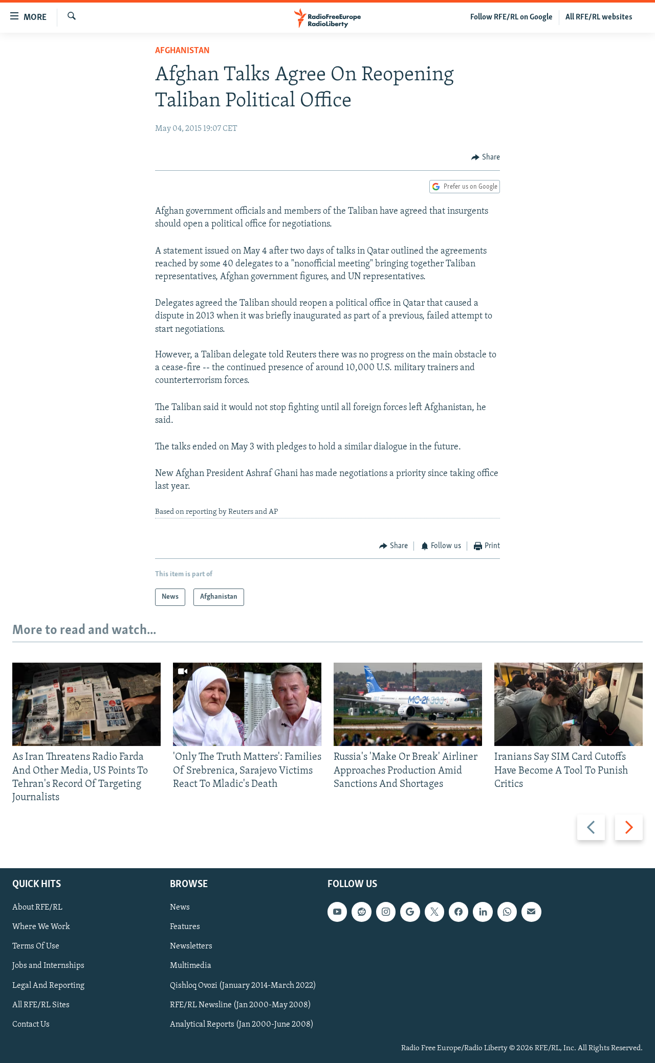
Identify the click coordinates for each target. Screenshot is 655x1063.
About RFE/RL (37, 908)
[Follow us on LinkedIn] (482, 912)
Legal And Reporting (48, 986)
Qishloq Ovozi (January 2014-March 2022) (243, 986)
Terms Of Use (35, 947)
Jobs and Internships (48, 966)
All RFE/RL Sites (41, 1005)
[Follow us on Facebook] (458, 912)
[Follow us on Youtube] (337, 912)
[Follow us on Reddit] (361, 912)
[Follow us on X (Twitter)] (434, 912)
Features (185, 927)
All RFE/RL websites (598, 17)
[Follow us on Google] (410, 912)
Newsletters (191, 947)
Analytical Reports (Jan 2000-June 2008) (242, 1025)
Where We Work (41, 927)
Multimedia (190, 966)
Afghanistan (182, 51)
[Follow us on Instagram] (386, 912)
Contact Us (31, 1025)
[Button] (485, 157)
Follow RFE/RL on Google (511, 17)
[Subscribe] (531, 912)
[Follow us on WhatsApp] (507, 912)
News (180, 908)
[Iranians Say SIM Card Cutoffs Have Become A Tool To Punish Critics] (568, 704)
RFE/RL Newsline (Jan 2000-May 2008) (240, 1005)
